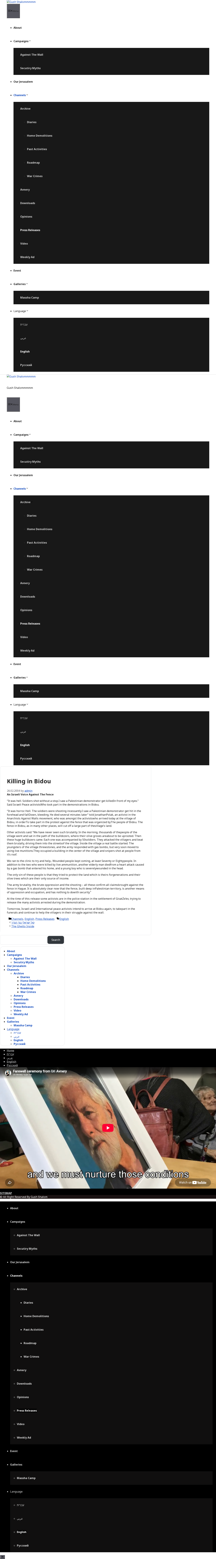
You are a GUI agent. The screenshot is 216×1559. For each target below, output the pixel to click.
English (25, 351)
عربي (23, 338)
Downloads (27, 203)
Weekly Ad (27, 257)
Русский (26, 365)
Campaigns (21, 41)
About (18, 28)
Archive (25, 108)
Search (55, 940)
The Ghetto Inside (22, 926)
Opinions (26, 216)
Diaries (31, 122)
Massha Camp (29, 297)
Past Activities (37, 149)
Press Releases (30, 230)
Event (17, 270)
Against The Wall (31, 55)
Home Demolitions (39, 135)
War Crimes (35, 176)
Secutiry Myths (30, 68)
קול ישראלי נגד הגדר (22, 922)
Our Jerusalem (23, 81)
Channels (20, 95)
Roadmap (33, 162)
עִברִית (24, 324)
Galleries (20, 284)
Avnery (25, 189)
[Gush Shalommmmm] (21, 2)
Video (24, 243)
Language (20, 311)
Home (10, 1050)
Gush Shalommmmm (20, 388)
